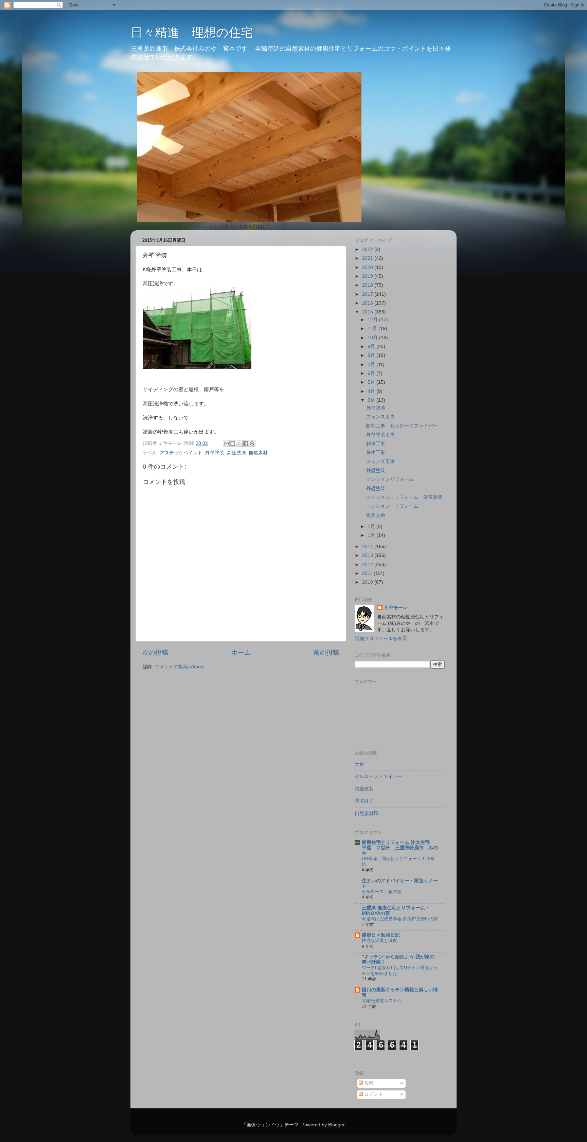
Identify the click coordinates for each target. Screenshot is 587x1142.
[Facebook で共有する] (245, 443)
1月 (372, 535)
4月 (372, 391)
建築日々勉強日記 (381, 935)
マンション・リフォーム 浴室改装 (404, 497)
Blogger (336, 1124)
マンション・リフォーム (392, 506)
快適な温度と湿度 (379, 940)
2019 (368, 276)
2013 (368, 555)
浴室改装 (364, 788)
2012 (368, 564)
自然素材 (258, 452)
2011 (368, 573)
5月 (372, 382)
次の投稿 (155, 652)
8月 (372, 355)
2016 (368, 303)
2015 (368, 311)
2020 (368, 267)
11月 (373, 328)
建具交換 (375, 515)
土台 (359, 764)
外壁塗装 (214, 452)
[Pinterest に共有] (252, 443)
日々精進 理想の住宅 (191, 32)
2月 (372, 526)
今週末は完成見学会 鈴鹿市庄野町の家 (400, 918)
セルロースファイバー (378, 776)
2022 (368, 249)
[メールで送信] (226, 443)
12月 (373, 319)
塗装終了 (364, 800)
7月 (372, 364)
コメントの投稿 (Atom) (179, 666)
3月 (372, 400)
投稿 (368, 1083)
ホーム (241, 652)
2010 (368, 582)
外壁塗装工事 (380, 434)
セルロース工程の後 (382, 891)
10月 (373, 337)
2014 (368, 546)
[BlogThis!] (232, 443)
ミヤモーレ (396, 607)
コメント (373, 1094)
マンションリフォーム (392, 479)
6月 (372, 373)
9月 (372, 346)
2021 (368, 258)
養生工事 (375, 452)
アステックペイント (181, 452)
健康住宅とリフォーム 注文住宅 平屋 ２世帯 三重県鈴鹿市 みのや (400, 848)
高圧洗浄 (236, 452)
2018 (368, 285)
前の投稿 (326, 652)
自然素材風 (366, 813)
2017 (368, 294)
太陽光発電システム (382, 1000)
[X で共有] (239, 443)
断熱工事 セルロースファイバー (402, 426)
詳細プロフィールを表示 (381, 638)
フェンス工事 (380, 416)
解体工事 (375, 443)
